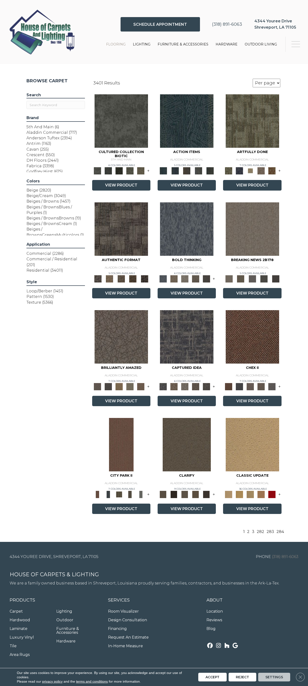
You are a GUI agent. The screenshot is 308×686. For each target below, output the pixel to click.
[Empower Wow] (130, 386)
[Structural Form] (144, 278)
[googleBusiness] (235, 646)
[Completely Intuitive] (119, 386)
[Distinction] (141, 171)
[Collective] (119, 171)
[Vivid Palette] (272, 171)
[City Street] (210, 171)
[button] (160, 24)
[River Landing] (239, 386)
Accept (212, 677)
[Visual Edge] (121, 229)
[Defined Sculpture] (109, 278)
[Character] (108, 171)
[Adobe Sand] (252, 444)
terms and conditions (92, 681)
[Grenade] (174, 278)
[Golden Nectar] (239, 494)
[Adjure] (206, 494)
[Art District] (250, 386)
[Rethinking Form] (133, 278)
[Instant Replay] (252, 278)
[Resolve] (187, 444)
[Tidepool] (186, 121)
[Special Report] (241, 278)
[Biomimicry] (121, 121)
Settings (274, 677)
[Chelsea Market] (252, 336)
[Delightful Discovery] (252, 121)
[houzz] (226, 646)
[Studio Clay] (261, 494)
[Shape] (186, 229)
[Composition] (130, 171)
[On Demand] (264, 278)
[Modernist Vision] (250, 171)
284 (280, 531)
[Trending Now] (252, 229)
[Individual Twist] (121, 278)
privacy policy (52, 681)
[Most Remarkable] (239, 171)
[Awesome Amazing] (261, 171)
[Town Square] (272, 386)
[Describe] (184, 494)
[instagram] (218, 646)
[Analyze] (174, 494)
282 (260, 531)
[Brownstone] (187, 171)
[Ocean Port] (175, 171)
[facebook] (209, 646)
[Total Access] (275, 278)
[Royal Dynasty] (272, 494)
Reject (242, 677)
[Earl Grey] (198, 171)
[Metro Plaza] (261, 386)
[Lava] (184, 278)
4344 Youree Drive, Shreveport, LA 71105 (54, 556)
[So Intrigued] (121, 336)
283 (270, 531)
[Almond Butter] (250, 494)
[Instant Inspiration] (141, 386)
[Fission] (195, 278)
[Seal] (206, 278)
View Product (121, 185)
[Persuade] (195, 494)
